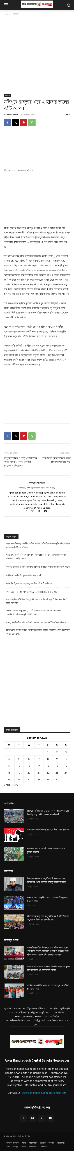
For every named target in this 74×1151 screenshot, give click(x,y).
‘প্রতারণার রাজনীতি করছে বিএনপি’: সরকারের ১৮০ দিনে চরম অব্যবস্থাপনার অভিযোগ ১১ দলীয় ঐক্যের (36, 556)
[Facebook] (7, 122)
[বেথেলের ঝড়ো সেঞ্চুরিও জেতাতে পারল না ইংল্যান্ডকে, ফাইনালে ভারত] (14, 903)
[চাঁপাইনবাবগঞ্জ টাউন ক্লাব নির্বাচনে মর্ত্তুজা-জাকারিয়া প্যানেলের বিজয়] (14, 990)
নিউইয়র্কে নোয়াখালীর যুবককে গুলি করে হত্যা (23, 575)
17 (65, 765)
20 (28, 772)
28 (39, 779)
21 (39, 772)
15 (48, 765)
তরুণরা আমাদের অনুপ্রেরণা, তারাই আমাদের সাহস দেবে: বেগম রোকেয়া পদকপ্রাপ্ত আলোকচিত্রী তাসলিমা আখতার (33, 612)
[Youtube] (47, 511)
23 (57, 772)
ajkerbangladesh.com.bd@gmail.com (44, 1092)
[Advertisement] (37, 55)
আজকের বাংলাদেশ (12, 114)
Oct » (15, 785)
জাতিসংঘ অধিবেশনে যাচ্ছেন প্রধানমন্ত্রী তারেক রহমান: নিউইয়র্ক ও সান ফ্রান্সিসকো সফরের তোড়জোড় (38, 631)
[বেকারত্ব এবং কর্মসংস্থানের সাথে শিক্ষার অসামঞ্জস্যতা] (14, 835)
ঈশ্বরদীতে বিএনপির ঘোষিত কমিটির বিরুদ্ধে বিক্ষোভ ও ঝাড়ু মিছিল (32, 591)
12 (18, 765)
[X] (15, 122)
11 (9, 765)
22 (48, 772)
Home (7, 13)
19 (18, 772)
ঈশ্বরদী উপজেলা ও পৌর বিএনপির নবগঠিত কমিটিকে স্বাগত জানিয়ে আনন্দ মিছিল (38, 566)
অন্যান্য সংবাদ (11, 940)
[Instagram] (32, 1118)
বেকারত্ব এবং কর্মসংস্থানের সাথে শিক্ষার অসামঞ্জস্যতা (48, 829)
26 (18, 779)
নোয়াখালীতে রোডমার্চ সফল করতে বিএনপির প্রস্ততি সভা (56, 459)
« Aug (7, 785)
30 (57, 779)
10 (65, 759)
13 (28, 765)
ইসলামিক (8, 871)
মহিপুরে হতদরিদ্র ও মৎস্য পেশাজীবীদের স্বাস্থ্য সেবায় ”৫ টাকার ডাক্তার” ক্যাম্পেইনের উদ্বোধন (20, 461)
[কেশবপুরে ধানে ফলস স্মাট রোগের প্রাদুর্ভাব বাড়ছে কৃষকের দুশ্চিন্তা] (14, 854)
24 (65, 772)
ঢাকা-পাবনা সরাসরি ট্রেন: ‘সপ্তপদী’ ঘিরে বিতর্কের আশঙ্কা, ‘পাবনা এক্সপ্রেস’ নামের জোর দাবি (36, 601)
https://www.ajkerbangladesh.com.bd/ (37, 487)
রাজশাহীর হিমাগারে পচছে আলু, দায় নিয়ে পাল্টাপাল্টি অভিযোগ (29, 583)
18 (9, 772)
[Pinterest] (23, 122)
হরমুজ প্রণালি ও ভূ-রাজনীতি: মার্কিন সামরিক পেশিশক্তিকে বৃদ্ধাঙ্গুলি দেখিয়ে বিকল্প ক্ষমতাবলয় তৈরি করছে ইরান (38, 545)
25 (9, 779)
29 (48, 779)
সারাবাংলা (16, 13)
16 (57, 765)
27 (28, 779)
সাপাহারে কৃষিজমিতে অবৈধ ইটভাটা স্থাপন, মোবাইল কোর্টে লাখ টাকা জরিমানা (36, 622)
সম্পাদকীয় (9, 803)
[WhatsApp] (32, 122)
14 (39, 765)
